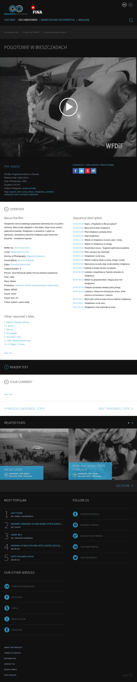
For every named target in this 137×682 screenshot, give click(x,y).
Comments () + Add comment (86, 165)
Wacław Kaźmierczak (20, 264)
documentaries (28, 19)
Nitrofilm (17, 629)
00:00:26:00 (78, 252)
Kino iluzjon (19, 618)
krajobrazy (33, 194)
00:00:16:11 (78, 244)
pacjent (13, 192)
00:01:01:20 (78, 307)
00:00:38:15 (78, 268)
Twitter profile (88, 557)
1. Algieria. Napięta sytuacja (16, 322)
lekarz (31, 192)
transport (24, 194)
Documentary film (11, 32)
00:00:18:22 (78, 248)
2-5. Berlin (9, 326)
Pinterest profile (89, 524)
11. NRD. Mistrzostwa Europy (17, 340)
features (9, 19)
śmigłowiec (40, 192)
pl (130, 5)
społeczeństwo (29, 188)
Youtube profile (89, 546)
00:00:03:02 (78, 228)
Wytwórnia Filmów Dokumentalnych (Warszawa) (37, 285)
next (115, 408)
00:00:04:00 (78, 232)
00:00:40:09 (78, 272)
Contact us (9, 664)
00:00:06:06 (78, 236)
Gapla (15, 608)
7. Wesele (8, 329)
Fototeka (17, 597)
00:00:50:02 (78, 291)
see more (123, 485)
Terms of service (12, 653)
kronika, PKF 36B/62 (31, 32)
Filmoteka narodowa (23, 586)
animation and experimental (58, 19)
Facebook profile (89, 514)
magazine (83, 19)
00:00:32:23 (78, 260)
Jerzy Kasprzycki (21, 248)
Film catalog (10, 675)
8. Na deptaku (10, 333)
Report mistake (107, 165)
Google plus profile (91, 535)
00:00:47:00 (78, 287)
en (124, 5)
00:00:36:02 (78, 264)
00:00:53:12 (78, 299)
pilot (19, 192)
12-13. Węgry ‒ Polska (14, 344)
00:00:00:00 (78, 224)
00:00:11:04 (78, 240)
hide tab (8, 353)
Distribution (10, 658)
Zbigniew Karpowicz (36, 256)
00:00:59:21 (78, 303)
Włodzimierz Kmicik (20, 252)
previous (25, 408)
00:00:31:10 (78, 256)
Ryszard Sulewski (26, 260)
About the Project (13, 647)
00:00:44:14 (78, 280)
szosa (24, 192)
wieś (17, 194)
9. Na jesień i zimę (12, 337)
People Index (10, 669)
